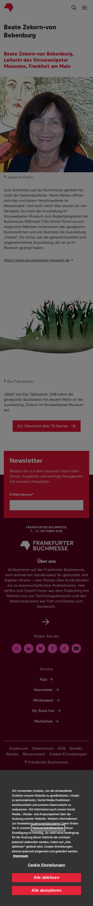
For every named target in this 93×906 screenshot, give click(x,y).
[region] (46, 838)
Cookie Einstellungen (46, 865)
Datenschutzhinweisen (47, 828)
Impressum (20, 856)
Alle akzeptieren (46, 890)
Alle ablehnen (46, 877)
